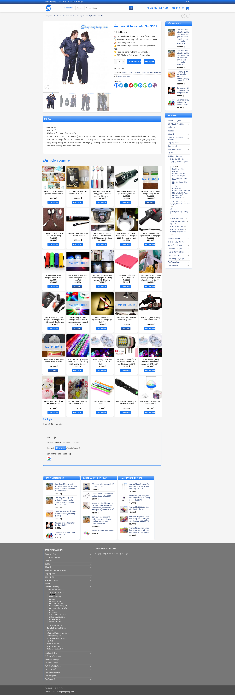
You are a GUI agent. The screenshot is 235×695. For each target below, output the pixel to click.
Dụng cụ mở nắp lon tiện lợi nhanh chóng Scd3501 (54, 361)
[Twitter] (121, 85)
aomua (120, 76)
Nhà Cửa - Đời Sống (69, 16)
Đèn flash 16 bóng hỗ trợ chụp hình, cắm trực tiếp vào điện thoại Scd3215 (126, 362)
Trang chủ (48, 16)
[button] (47, 87)
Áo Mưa (101, 16)
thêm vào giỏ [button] (53, 202)
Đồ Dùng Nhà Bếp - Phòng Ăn (179, 212)
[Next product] (183, 16)
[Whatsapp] (135, 85)
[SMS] (145, 85)
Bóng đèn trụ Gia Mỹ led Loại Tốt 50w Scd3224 (78, 192)
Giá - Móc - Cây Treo (179, 176)
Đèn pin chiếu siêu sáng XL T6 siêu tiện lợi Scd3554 (126, 403)
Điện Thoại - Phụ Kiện (176, 124)
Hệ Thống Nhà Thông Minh (179, 179)
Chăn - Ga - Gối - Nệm (177, 159)
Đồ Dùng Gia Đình (178, 174)
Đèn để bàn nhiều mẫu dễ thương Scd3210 (53, 403)
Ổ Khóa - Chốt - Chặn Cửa (181, 191)
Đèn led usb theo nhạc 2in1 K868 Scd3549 (150, 403)
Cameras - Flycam (174, 121)
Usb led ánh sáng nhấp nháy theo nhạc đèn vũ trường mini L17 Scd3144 (150, 362)
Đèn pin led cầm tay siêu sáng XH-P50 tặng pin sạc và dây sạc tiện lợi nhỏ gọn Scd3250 (54, 321)
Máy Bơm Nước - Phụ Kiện (179, 183)
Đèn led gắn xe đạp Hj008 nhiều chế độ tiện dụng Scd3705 (78, 277)
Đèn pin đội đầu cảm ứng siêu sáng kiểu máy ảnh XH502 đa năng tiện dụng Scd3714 (102, 236)
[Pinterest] (131, 85)
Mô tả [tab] (47, 119)
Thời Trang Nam (174, 262)
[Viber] (155, 85)
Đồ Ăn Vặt (171, 127)
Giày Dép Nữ (172, 146)
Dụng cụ (175, 171)
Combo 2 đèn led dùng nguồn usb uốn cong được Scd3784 (102, 320)
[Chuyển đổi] (188, 121)
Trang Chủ (152, 8)
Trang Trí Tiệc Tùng (176, 229)
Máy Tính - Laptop (174, 149)
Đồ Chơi (171, 131)
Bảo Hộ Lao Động (178, 169)
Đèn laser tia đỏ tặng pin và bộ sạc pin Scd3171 (78, 234)
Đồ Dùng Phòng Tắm (177, 218)
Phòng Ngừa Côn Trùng (180, 193)
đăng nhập (60, 448)
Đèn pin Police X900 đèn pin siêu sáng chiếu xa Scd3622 (126, 193)
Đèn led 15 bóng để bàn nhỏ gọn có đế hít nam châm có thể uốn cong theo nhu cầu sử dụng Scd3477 (102, 196)
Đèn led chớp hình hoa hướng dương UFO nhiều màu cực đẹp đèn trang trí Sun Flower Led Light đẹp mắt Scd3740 (78, 322)
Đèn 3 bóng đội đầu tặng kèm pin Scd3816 (150, 319)
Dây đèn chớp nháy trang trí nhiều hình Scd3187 (77, 403)
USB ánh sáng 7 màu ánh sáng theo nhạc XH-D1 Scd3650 (102, 362)
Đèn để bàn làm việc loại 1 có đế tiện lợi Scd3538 (126, 319)
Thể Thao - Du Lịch (175, 249)
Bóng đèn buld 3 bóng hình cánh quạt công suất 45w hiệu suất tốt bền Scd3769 (151, 277)
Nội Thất (173, 224)
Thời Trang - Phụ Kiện (176, 259)
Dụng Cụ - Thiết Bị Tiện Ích (87, 16)
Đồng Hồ (171, 134)
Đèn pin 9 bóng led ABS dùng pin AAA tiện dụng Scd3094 (54, 277)
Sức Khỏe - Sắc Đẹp (175, 245)
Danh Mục (69, 8)
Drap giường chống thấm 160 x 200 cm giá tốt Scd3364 (126, 277)
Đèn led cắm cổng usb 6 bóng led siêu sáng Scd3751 (54, 235)
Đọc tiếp (150, 202)
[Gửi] (131, 8)
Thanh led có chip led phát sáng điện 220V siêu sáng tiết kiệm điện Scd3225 (78, 362)
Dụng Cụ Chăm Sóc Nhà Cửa (180, 204)
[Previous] (48, 56)
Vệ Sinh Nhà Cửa (178, 198)
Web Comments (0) (54, 442)
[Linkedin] (126, 85)
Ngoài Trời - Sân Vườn (177, 221)
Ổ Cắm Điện (176, 188)
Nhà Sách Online (174, 239)
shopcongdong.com (66, 692)
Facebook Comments (71, 442)
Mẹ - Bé (170, 153)
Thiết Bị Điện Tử (173, 255)
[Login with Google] (49, 458)
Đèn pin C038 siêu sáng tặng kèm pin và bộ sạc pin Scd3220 (151, 235)
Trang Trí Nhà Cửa (176, 226)
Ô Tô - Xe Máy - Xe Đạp (176, 242)
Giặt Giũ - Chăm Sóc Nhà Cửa (175, 138)
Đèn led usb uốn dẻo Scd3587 (102, 403)
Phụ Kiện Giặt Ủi (177, 195)
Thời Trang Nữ (173, 265)
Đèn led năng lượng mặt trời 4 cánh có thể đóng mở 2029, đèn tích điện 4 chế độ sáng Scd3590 (126, 236)
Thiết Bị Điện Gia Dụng (176, 252)
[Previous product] (188, 16)
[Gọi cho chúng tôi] (189, 2)
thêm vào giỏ (134, 62)
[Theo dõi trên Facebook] (187, 2)
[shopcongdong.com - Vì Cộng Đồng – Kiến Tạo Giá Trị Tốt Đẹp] (52, 8)
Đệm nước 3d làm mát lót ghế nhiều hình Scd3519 (53, 192)
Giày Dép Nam (173, 143)
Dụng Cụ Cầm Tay (176, 201)
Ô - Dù (174, 186)
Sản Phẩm (163, 8)
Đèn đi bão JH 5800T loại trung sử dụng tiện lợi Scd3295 (150, 193)
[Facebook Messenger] (140, 85)
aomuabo (126, 76)
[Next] (106, 56)
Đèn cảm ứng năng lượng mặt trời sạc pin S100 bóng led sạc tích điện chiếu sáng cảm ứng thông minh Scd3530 (102, 280)
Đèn (171, 209)
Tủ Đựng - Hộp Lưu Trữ (178, 232)
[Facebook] (116, 85)
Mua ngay (149, 62)
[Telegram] (150, 85)
